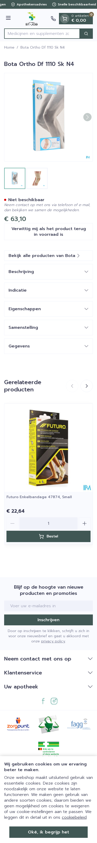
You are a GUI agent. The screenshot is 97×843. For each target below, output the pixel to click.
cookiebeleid (74, 817)
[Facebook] (43, 701)
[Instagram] (54, 701)
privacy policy (53, 641)
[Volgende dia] (86, 386)
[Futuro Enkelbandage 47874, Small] (48, 448)
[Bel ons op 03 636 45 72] (53, 18)
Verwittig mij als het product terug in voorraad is (48, 232)
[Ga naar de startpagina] (31, 18)
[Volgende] (87, 117)
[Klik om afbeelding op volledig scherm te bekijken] (48, 117)
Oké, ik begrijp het (48, 832)
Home (9, 47)
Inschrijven (48, 620)
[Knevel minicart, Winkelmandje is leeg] (64, 18)
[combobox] (42, 33)
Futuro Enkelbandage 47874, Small (39, 497)
